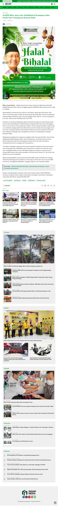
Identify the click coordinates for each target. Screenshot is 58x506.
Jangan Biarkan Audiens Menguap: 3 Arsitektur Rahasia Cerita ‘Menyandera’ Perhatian (32, 427)
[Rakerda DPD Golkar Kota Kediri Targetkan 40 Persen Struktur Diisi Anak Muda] (29, 325)
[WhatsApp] (35, 497)
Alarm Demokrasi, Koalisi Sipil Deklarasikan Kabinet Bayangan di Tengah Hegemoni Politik (41, 358)
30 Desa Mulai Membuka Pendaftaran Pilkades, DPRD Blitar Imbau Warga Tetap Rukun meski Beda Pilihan (33, 285)
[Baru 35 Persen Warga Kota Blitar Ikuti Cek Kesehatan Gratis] (29, 385)
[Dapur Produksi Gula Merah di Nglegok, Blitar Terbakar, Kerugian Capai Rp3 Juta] (29, 249)
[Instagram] (32, 497)
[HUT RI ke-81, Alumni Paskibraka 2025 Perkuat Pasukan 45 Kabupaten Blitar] (29, 213)
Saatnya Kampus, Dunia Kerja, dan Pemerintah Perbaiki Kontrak (22, 478)
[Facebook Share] (42, 185)
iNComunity (5, 13)
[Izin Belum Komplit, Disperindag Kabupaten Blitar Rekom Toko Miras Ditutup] (7, 299)
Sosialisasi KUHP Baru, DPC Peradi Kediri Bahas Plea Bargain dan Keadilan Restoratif (10, 204)
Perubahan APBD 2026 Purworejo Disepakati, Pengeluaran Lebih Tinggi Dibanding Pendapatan (31, 271)
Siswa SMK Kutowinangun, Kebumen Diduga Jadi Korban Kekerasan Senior (25, 474)
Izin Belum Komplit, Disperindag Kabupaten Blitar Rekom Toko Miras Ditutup (30, 298)
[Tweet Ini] (45, 185)
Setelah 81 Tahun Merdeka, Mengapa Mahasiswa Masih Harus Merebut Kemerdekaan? (24, 1)
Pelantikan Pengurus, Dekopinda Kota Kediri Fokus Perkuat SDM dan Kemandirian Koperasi (29, 460)
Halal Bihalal (17, 180)
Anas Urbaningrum (7, 180)
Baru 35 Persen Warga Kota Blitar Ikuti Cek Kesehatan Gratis (18, 402)
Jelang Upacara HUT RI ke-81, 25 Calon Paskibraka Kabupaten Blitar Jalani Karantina (47, 221)
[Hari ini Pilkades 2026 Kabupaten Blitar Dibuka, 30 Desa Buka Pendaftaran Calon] (7, 292)
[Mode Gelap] (52, 4)
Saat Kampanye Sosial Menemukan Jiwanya (22, 441)
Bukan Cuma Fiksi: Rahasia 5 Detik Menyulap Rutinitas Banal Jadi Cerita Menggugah (32, 434)
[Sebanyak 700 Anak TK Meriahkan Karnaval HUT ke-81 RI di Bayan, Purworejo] (29, 196)
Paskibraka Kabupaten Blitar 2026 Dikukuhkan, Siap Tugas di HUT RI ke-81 (11, 221)
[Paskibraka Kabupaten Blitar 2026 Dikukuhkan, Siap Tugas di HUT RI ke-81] (11, 213)
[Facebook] (23, 497)
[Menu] (4, 4)
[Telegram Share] (51, 185)
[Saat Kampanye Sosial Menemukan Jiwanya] (7, 442)
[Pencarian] (54, 4)
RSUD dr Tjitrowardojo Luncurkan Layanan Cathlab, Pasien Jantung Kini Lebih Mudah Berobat (33, 414)
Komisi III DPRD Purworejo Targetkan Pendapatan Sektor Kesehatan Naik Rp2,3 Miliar (32, 406)
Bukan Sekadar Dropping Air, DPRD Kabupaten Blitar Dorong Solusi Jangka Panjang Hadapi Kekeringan (32, 278)
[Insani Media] (8, 4)
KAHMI (24, 180)
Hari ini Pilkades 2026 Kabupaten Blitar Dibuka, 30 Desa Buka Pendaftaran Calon (31, 291)
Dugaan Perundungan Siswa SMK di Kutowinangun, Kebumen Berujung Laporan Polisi (27, 469)
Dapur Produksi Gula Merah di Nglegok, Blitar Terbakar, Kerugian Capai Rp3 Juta (23, 266)
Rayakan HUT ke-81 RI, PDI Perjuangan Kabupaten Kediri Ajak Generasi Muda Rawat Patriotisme (14, 359)
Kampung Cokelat (41, 180)
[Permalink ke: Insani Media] (4, 24)
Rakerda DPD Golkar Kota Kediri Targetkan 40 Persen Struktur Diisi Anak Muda (23, 340)
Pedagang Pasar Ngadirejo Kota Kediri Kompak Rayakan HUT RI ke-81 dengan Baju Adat (47, 204)
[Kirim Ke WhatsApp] (54, 185)
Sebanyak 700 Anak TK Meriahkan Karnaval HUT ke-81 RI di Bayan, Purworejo (29, 204)
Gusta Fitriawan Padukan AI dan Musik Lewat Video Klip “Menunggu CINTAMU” (26, 464)
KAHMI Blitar (31, 180)
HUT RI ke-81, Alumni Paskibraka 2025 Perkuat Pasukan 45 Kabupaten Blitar (29, 221)
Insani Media (8, 23)
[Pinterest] (29, 497)
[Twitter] (26, 497)
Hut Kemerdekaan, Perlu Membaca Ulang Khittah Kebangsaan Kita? (23, 455)
